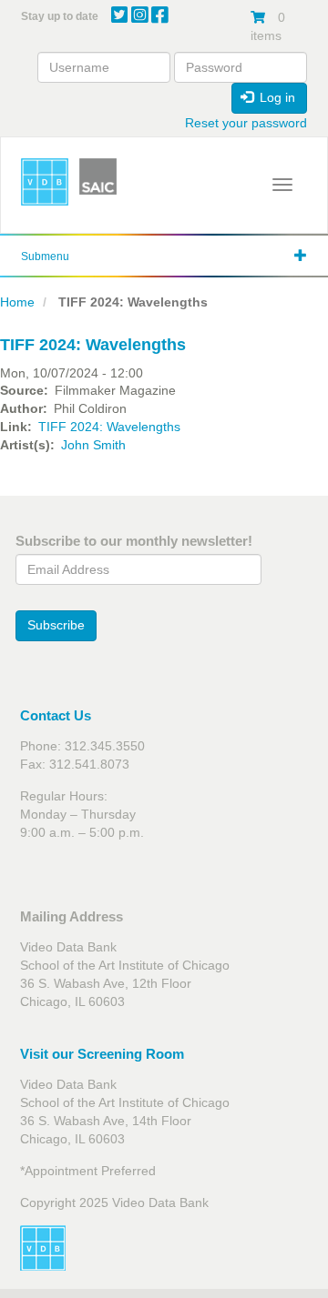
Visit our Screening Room (102, 1054)
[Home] (44, 182)
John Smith (93, 445)
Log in (275, 97)
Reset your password (246, 123)
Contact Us (55, 715)
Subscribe (56, 625)
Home (17, 302)
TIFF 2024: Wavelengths (109, 426)
